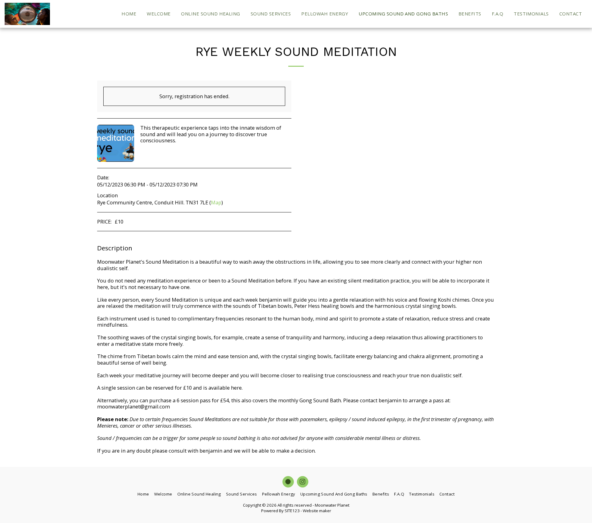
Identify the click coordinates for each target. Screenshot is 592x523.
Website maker (317, 510)
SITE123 (292, 510)
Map (216, 202)
